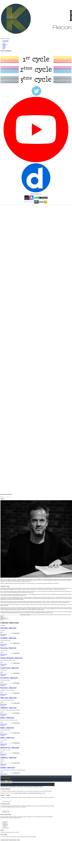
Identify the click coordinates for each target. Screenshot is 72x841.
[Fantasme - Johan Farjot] (2, 765)
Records (4, 43)
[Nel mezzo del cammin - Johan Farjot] (2, 655)
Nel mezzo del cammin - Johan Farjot (11, 658)
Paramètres (3, 781)
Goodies (4, 46)
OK (6, 781)
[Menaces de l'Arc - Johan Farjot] (2, 745)
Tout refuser (10, 781)
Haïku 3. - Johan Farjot (7, 717)
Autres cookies (35, 786)
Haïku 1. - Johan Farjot (7, 737)
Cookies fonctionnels (4, 786)
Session (40, 786)
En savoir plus (7, 778)
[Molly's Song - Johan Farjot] (2, 695)
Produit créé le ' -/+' (3, 617)
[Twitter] (36, 95)
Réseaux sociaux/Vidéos (28, 786)
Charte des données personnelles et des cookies (37, 793)
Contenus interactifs (20, 786)
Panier (4, 48)
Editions (4, 45)
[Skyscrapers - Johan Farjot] (2, 645)
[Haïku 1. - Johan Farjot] (2, 735)
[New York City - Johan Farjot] (2, 675)
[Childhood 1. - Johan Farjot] (2, 755)
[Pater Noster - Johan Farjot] (2, 685)
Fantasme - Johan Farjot (7, 767)
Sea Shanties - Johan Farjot (8, 638)
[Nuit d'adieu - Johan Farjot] (2, 625)
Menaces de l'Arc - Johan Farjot (9, 747)
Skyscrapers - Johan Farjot (8, 648)
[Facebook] (31, 95)
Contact (4, 47)
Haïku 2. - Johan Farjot (7, 727)
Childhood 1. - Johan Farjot (8, 757)
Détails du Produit (3, 634)
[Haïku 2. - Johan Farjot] (2, 725)
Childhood (33, 594)
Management (5, 44)
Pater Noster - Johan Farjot (8, 687)
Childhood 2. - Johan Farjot (8, 707)
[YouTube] (36, 162)
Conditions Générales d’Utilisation (20, 793)
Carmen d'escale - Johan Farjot (9, 668)
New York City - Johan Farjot (9, 677)
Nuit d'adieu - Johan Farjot (8, 628)
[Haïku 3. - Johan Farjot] (2, 715)
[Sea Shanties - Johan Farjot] (2, 635)
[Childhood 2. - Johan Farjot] (2, 705)
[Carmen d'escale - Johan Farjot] (2, 665)
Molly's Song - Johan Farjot (8, 697)
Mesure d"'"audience (12, 786)
